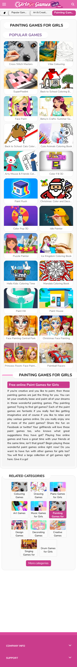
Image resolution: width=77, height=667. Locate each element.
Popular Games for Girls (19, 12)
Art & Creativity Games (40, 12)
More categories (38, 563)
